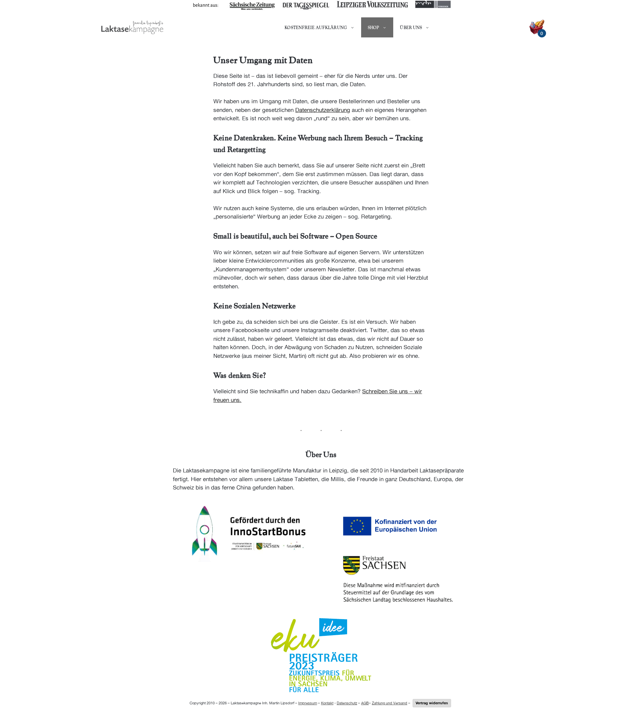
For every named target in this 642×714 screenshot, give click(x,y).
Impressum (307, 703)
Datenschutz (347, 703)
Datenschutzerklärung (322, 110)
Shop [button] (373, 27)
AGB (365, 703)
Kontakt (327, 703)
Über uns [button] (411, 27)
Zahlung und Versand (389, 703)
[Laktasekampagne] (132, 27)
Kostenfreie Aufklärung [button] (316, 27)
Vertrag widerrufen (432, 703)
